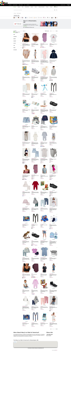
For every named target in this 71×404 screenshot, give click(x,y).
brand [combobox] (14, 38)
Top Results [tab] (16, 15)
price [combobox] (14, 47)
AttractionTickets (68, 5)
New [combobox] (14, 34)
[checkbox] (15, 17)
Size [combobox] (14, 45)
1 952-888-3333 (27, 27)
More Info (32, 27)
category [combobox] (15, 36)
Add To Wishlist (29, 33)
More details (48, 335)
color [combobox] (14, 43)
